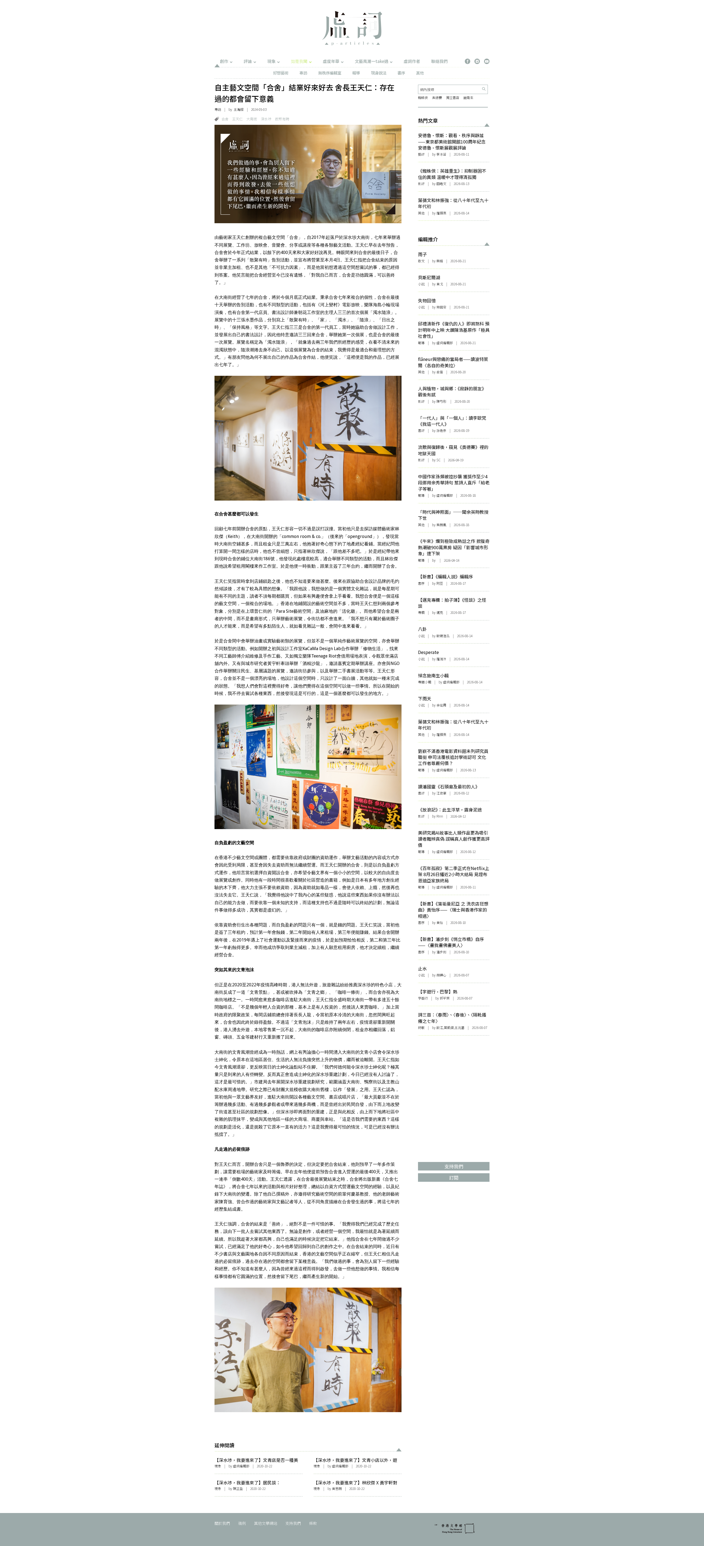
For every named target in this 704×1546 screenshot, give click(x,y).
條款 (313, 1523)
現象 (271, 61)
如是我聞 (299, 61)
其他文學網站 (265, 1523)
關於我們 (222, 1523)
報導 (356, 73)
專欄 (421, 612)
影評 (421, 183)
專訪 (303, 73)
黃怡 (439, 922)
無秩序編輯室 (329, 73)
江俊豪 (441, 793)
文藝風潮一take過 (371, 61)
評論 (248, 61)
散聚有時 (282, 119)
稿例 (242, 1523)
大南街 (251, 119)
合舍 (225, 119)
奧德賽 (437, 97)
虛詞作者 (412, 61)
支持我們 (293, 1523)
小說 (421, 283)
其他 (420, 73)
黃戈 (439, 283)
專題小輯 (424, 682)
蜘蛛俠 (423, 97)
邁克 (439, 612)
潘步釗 (441, 951)
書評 (421, 430)
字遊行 (423, 998)
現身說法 (378, 73)
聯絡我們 (439, 61)
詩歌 (421, 1027)
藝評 (421, 154)
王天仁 (237, 119)
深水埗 (266, 119)
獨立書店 (452, 97)
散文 (421, 260)
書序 (401, 73)
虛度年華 (331, 61)
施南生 (468, 97)
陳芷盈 (238, 1488)
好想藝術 (280, 73)
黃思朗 (337, 1488)
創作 (224, 61)
